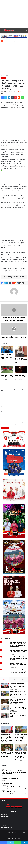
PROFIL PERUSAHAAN (6, 821)
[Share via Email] (20, 283)
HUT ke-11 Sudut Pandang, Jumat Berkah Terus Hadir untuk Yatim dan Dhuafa (18, 715)
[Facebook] (2, 97)
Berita (7, 75)
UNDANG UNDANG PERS (6, 827)
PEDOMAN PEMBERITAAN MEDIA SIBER (9, 818)
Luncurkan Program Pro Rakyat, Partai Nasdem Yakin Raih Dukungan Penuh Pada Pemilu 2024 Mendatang (18, 665)
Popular (13, 679)
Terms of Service (4, 825)
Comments (22, 679)
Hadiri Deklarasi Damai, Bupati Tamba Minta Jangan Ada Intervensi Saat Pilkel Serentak (18, 652)
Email (2, 411)
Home (3, 75)
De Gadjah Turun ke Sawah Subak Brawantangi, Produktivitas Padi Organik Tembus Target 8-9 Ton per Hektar (21, 737)
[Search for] (26, 31)
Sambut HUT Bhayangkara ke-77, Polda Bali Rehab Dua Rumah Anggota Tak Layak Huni (18, 658)
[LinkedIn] (9, 97)
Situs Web (3, 416)
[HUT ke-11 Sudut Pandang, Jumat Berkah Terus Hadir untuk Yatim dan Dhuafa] (5, 715)
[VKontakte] (18, 283)
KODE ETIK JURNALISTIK (6, 816)
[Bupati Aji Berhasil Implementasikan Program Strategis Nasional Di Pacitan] (21, 351)
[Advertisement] (14, 14)
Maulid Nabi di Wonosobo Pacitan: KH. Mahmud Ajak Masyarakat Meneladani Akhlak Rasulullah (17, 701)
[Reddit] (19, 97)
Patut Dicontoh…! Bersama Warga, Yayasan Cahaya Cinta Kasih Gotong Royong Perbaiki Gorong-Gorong (18, 671)
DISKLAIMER (4, 814)
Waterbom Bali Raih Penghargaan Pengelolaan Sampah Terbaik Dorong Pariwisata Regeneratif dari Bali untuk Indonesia (7, 737)
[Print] (23, 283)
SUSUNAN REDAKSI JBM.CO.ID (8, 823)
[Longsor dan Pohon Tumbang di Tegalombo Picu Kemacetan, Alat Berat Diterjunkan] (21, 369)
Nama (2, 406)
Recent (4, 679)
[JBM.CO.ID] (8, 30)
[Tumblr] (12, 97)
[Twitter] (5, 97)
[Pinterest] (15, 97)
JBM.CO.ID (22, 832)
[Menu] (1, 31)
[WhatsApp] (22, 97)
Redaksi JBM (5, 91)
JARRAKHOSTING (18, 834)
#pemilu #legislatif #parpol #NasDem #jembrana (14, 277)
